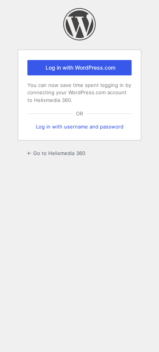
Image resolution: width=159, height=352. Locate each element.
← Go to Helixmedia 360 (56, 153)
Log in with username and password (79, 126)
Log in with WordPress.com (80, 67)
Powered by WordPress (79, 24)
